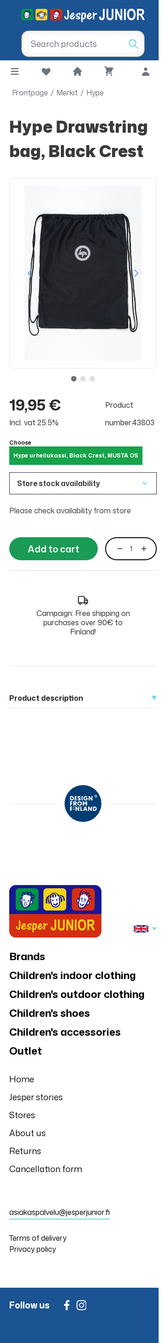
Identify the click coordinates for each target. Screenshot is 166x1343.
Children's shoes (49, 1013)
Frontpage (30, 93)
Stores (22, 1115)
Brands (27, 956)
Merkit (67, 93)
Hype (95, 93)
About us (27, 1133)
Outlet (25, 1051)
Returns (25, 1151)
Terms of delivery (37, 1238)
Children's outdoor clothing (77, 994)
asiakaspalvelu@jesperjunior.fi (59, 1212)
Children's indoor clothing (72, 975)
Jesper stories (36, 1097)
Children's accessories (65, 1032)
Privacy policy (32, 1249)
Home (21, 1079)
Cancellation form (45, 1169)
